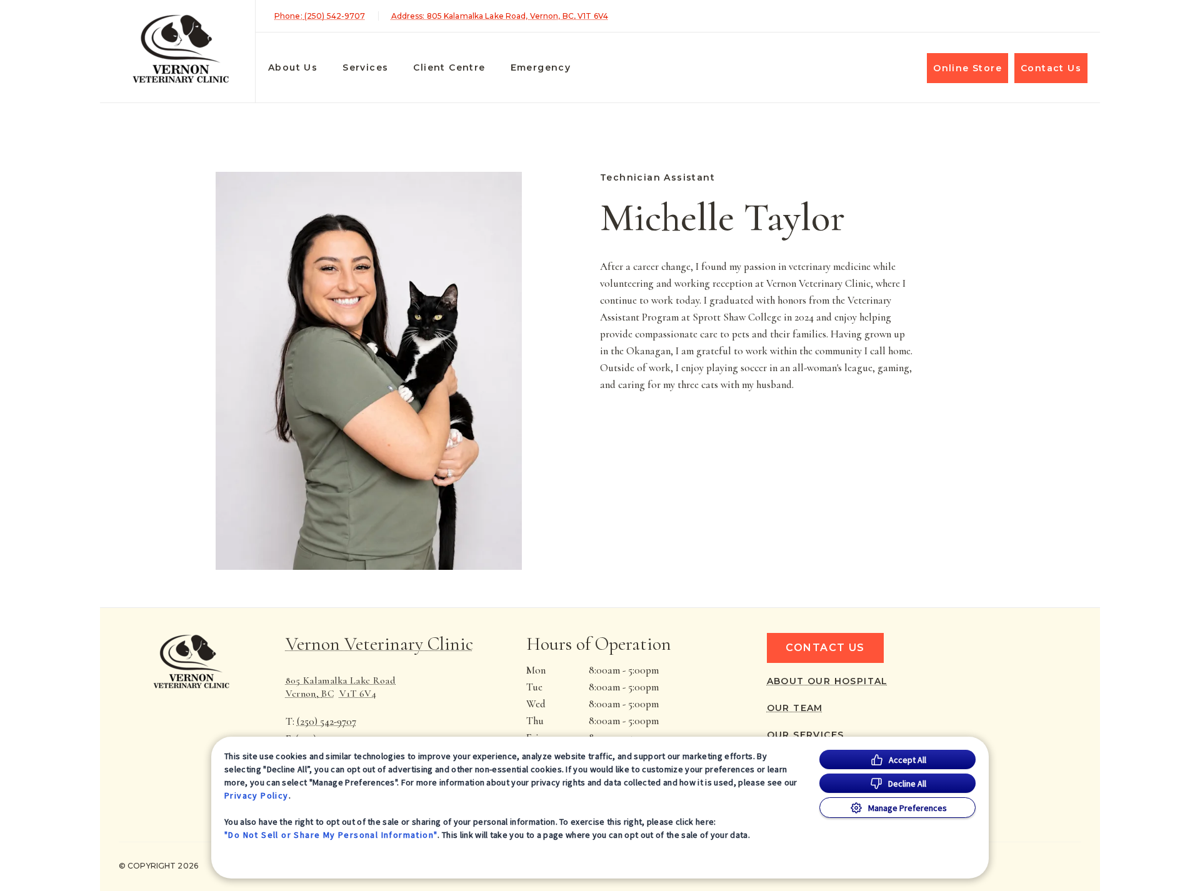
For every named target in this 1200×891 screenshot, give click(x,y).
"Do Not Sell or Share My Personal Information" (331, 834)
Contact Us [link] (1051, 68)
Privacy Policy (256, 795)
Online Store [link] (967, 68)
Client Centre (449, 67)
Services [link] (365, 67)
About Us (293, 67)
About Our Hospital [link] (827, 681)
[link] (180, 49)
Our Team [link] (795, 708)
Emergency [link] (541, 67)
